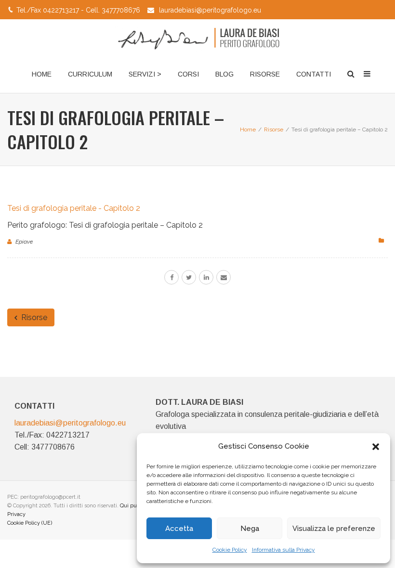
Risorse (33, 317)
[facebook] (171, 277)
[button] (376, 447)
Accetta (179, 528)
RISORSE (265, 74)
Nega (249, 528)
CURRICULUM (90, 74)
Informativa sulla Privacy (283, 549)
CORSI (188, 74)
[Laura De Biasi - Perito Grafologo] (197, 37)
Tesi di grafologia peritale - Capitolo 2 (73, 208)
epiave (24, 241)
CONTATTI (313, 74)
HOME (42, 74)
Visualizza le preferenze (333, 528)
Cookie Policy (229, 549)
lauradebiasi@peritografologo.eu (210, 10)
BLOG (224, 74)
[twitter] (189, 277)
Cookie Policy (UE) (29, 523)
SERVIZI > (145, 74)
